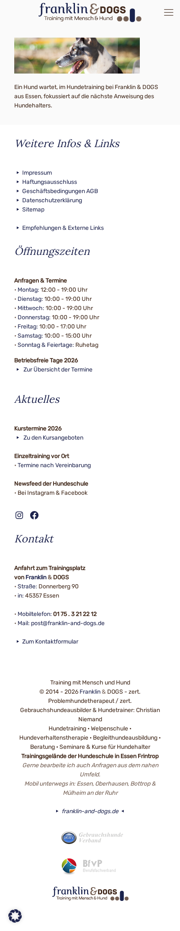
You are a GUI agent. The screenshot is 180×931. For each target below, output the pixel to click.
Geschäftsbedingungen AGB (60, 191)
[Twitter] (90, 917)
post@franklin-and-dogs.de (68, 623)
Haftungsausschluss (49, 182)
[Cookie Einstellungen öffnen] (15, 920)
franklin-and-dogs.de (90, 811)
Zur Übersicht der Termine (57, 369)
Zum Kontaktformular (50, 641)
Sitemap (33, 209)
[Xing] (101, 917)
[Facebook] (79, 917)
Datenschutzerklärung (52, 200)
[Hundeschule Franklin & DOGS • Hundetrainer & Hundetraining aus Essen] (90, 12)
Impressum (37, 172)
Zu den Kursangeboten (52, 437)
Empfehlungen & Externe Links (63, 227)
